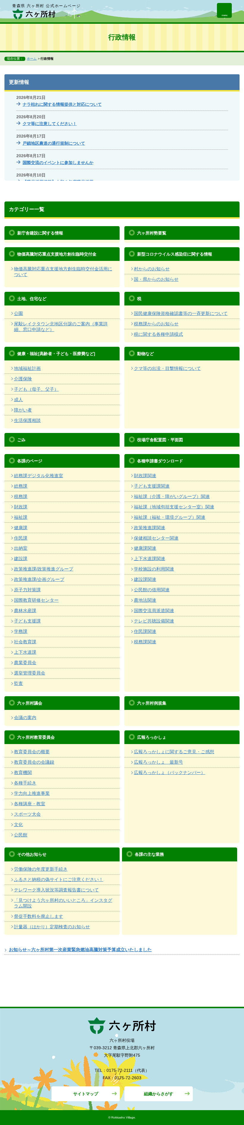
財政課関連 (145, 475)
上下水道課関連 (149, 558)
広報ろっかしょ (151, 737)
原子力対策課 (27, 589)
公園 (18, 313)
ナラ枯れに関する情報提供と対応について (62, 104)
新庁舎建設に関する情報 (40, 233)
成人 (18, 399)
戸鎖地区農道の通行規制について (54, 143)
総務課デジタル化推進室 (38, 475)
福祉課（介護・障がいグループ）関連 (172, 496)
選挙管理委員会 (29, 672)
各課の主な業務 (149, 854)
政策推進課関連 (149, 527)
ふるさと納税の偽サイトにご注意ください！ (58, 879)
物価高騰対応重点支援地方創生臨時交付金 (56, 254)
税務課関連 (145, 641)
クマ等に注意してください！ (50, 123)
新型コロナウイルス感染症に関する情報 (174, 254)
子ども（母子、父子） (36, 389)
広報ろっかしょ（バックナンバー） (169, 772)
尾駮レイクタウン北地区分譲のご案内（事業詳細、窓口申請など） (61, 326)
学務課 (20, 631)
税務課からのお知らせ (156, 323)
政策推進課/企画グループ (39, 579)
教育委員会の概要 (32, 751)
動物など (145, 353)
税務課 (20, 496)
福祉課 (20, 517)
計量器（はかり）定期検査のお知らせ (52, 926)
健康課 (20, 527)
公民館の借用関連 (152, 589)
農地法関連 (145, 600)
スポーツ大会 (27, 814)
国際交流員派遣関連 (154, 610)
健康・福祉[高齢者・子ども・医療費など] (56, 353)
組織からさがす (158, 1093)
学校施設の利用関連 (154, 568)
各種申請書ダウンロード (160, 460)
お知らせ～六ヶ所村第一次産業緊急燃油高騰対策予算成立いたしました (80, 949)
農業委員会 (25, 662)
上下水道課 (25, 652)
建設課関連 (145, 579)
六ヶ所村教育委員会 (36, 737)
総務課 (20, 486)
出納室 (20, 548)
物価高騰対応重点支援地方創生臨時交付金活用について (63, 271)
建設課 (20, 558)
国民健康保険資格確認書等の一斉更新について (181, 313)
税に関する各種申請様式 (158, 334)
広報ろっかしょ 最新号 (158, 762)
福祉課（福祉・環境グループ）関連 (169, 517)
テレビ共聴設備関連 (154, 620)
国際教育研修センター (36, 600)
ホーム (32, 58)
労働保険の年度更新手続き (41, 869)
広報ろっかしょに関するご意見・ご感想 (174, 751)
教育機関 (23, 772)
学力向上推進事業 (32, 793)
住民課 (20, 538)
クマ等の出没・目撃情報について (167, 368)
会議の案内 (25, 717)
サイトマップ (85, 1093)
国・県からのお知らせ (156, 279)
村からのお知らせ (152, 268)
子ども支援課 (27, 620)
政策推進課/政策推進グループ (43, 568)
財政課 (20, 506)
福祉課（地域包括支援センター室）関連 (174, 506)
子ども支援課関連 (152, 486)
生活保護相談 (27, 420)
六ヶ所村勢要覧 (151, 233)
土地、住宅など (31, 298)
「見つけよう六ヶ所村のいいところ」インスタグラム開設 (63, 903)
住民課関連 (145, 631)
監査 (18, 683)
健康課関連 (145, 548)
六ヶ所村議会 (29, 703)
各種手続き (25, 782)
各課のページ (29, 460)
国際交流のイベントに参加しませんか (58, 162)
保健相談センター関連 (156, 538)
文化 (18, 824)
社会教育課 (25, 641)
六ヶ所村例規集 (151, 703)
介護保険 (23, 378)
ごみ (21, 439)
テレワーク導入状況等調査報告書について (56, 889)
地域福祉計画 (27, 368)
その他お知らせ (31, 854)
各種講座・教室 (29, 803)
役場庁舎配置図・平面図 (160, 439)
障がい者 (23, 409)
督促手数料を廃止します (38, 916)
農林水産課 (25, 610)
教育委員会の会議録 (34, 762)
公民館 (20, 834)
